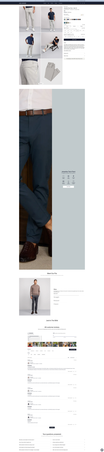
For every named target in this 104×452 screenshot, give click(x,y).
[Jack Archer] (22, 3)
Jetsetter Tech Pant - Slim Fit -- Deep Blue (35, 404)
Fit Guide (83, 24)
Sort (68, 357)
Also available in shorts (67, 50)
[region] (52, 344)
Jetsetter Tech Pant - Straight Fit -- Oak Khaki (36, 363)
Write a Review (73, 349)
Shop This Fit (56, 300)
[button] (80, 3)
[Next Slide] (75, 344)
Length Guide (83, 34)
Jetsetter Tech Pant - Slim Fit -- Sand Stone (35, 391)
